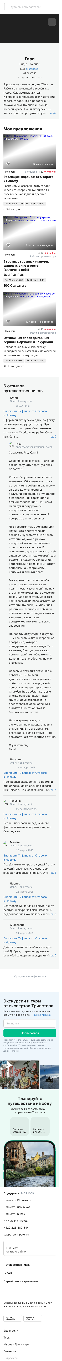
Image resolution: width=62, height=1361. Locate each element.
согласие (45, 1040)
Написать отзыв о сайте (16, 1249)
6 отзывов (32, 68)
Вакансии (9, 1351)
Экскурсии (10, 1330)
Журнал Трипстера (16, 1344)
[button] (29, 1033)
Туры (6, 1337)
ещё (53, 436)
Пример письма (41, 1014)
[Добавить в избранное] (8, 164)
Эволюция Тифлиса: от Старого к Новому (25, 413)
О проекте (10, 1358)
